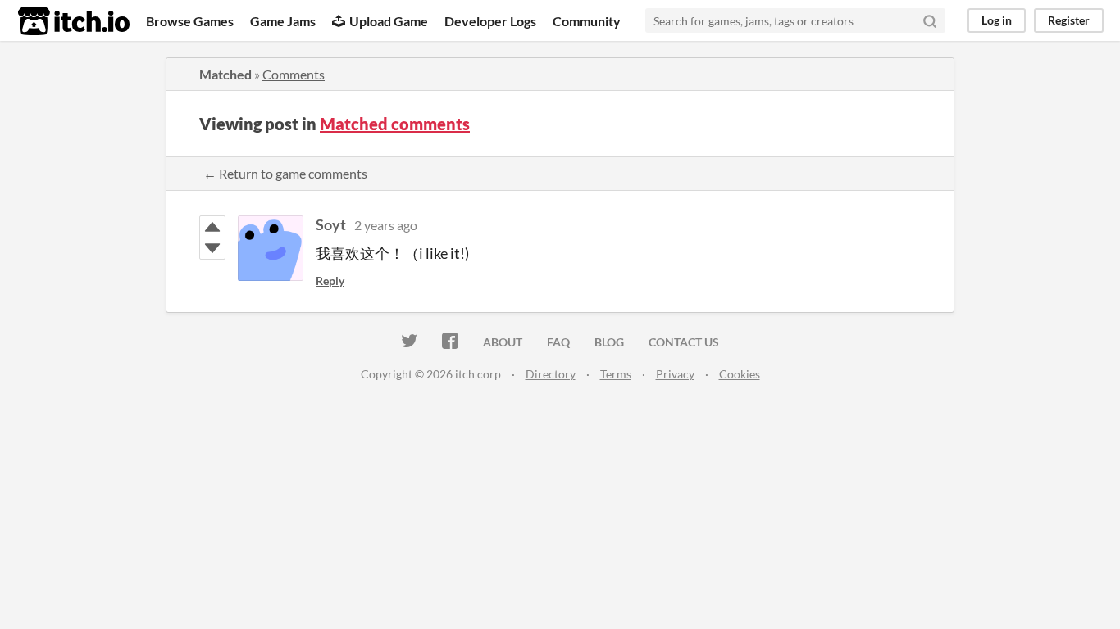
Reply (330, 280)
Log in (996, 20)
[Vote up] (212, 227)
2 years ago (385, 225)
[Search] (929, 20)
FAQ (558, 342)
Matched (225, 74)
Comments (293, 74)
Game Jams (283, 21)
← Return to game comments (285, 173)
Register (1069, 20)
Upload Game (388, 21)
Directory (551, 374)
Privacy (675, 374)
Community (587, 21)
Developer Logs (490, 21)
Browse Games (190, 21)
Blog (609, 342)
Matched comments (395, 123)
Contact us (684, 342)
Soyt (331, 224)
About (502, 342)
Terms (615, 374)
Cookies (739, 374)
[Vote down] (212, 248)
